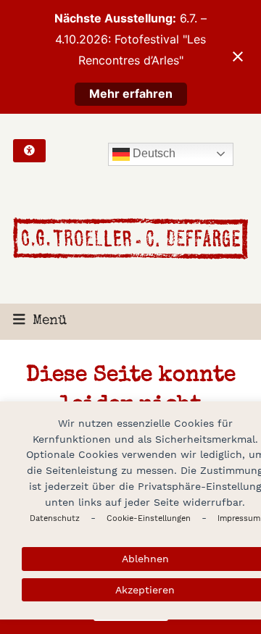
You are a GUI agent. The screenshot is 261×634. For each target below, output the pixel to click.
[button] (40, 321)
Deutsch (152, 153)
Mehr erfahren (131, 93)
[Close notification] (237, 56)
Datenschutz (55, 518)
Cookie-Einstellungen (149, 518)
